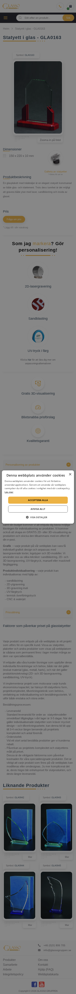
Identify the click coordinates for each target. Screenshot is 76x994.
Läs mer (9, 492)
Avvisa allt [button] (38, 509)
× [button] (70, 474)
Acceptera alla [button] (38, 500)
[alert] (38, 497)
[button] (38, 517)
